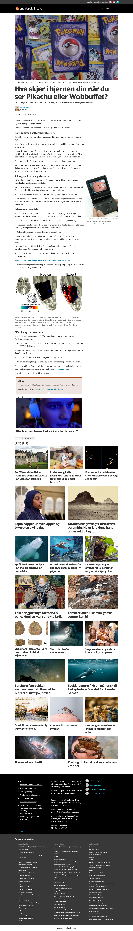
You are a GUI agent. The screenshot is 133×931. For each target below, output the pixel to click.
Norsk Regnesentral (60, 904)
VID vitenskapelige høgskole (98, 916)
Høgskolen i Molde (24, 881)
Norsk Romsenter (59, 907)
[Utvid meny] (117, 8)
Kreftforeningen (23, 900)
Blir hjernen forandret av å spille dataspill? (49, 389)
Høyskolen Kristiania (25, 892)
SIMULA (91, 857)
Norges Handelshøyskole (62, 891)
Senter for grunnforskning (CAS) (99, 862)
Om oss (100, 9)
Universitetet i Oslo (95, 900)
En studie (21, 385)
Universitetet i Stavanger (97, 903)
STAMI (91, 870)
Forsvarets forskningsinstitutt (27, 867)
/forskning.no (95, 785)
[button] (110, 2)
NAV (19, 910)
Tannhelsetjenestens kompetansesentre (102, 884)
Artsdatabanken (23, 849)
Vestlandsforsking (95, 911)
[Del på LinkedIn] (23, 443)
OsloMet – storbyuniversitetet (63, 918)
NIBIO (20, 913)
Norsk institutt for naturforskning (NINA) (67, 912)
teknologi (29, 439)
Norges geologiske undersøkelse (64, 896)
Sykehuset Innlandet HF (96, 881)
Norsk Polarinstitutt (60, 901)
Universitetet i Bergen (96, 895)
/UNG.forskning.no (97, 789)
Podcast (108, 9)
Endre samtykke (26, 832)
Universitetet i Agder (95, 892)
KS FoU (20, 897)
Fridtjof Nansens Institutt (26, 873)
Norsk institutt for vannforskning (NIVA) (66, 915)
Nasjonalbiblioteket (60, 859)
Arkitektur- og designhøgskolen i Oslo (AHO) (32, 847)
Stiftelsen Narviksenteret (97, 875)
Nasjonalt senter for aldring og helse (65, 867)
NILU (20, 921)
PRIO (90, 847)
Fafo (19, 860)
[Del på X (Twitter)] (19, 443)
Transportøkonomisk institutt (98, 886)
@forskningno (95, 781)
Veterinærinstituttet (95, 914)
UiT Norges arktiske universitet (99, 889)
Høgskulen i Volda (24, 886)
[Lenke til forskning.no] (54, 7)
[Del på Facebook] (16, 443)
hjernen (19, 439)
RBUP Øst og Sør (94, 849)
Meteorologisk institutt (25, 908)
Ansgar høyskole (23, 844)
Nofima (56, 880)
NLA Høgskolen (59, 844)
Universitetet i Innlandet (96, 897)
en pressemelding (60, 369)
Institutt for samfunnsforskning (28, 895)
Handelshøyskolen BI (25, 875)
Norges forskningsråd (61, 893)
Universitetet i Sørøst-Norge (98, 905)
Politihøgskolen (94, 844)
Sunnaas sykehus (94, 878)
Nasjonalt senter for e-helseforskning (66, 869)
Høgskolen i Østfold (24, 884)
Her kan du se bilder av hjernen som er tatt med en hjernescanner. (42, 260)
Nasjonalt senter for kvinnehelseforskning (67, 872)
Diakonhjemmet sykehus (26, 852)
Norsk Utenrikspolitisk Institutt (64, 910)
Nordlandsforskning (60, 885)
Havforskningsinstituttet (26, 878)
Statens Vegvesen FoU (96, 873)
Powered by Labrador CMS (66, 928)
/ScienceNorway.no (97, 793)
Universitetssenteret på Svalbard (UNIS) (101, 908)
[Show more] (48, 393)
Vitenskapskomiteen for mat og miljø (101, 919)
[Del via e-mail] (26, 443)
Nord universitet (59, 882)
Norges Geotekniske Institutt (63, 888)
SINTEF (91, 860)
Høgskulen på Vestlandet (26, 889)
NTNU (56, 856)
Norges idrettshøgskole (61, 899)
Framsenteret (22, 870)
